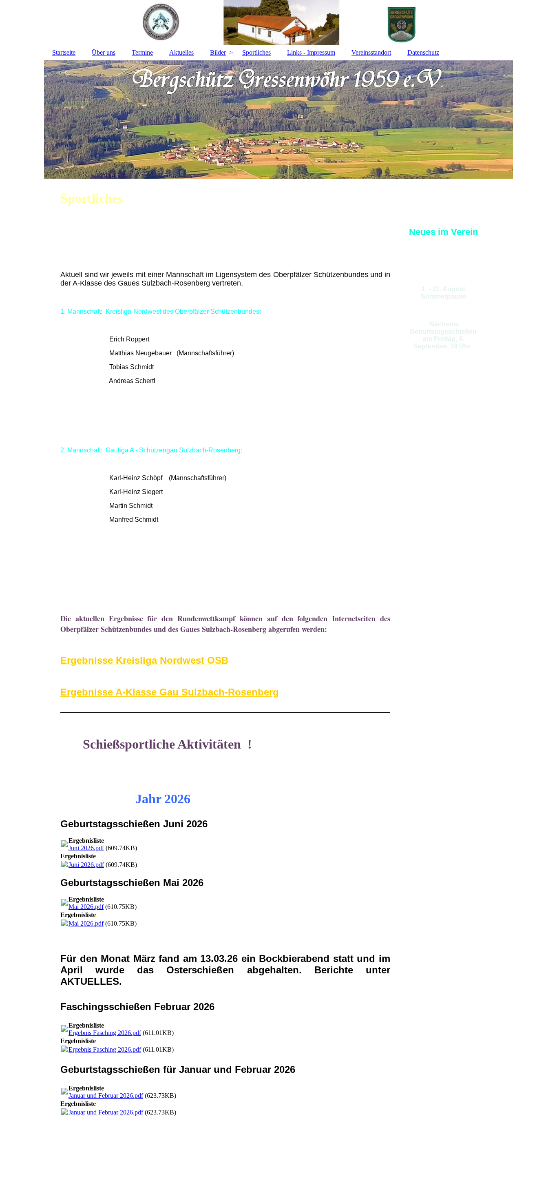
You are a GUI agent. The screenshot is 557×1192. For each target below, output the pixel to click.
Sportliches (256, 52)
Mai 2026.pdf (86, 906)
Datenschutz (423, 52)
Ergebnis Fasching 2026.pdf (105, 1032)
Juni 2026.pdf (86, 847)
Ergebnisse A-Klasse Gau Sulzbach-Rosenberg (169, 692)
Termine (142, 52)
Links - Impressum (311, 52)
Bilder (218, 52)
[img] (278, 119)
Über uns (103, 52)
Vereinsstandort (371, 52)
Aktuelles (181, 52)
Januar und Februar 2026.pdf (106, 1095)
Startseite (63, 52)
